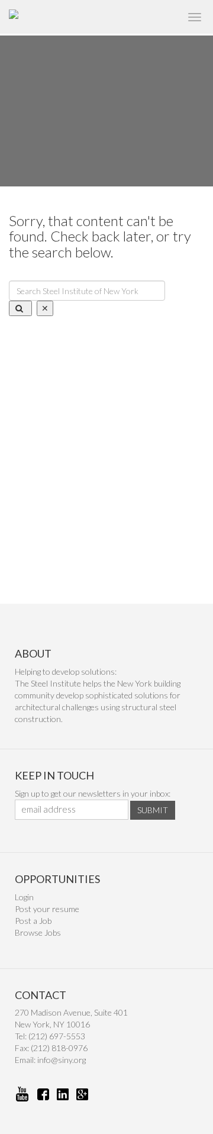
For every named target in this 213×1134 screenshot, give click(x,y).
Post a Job (33, 921)
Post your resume (47, 909)
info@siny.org (61, 1060)
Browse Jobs (38, 932)
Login (24, 897)
